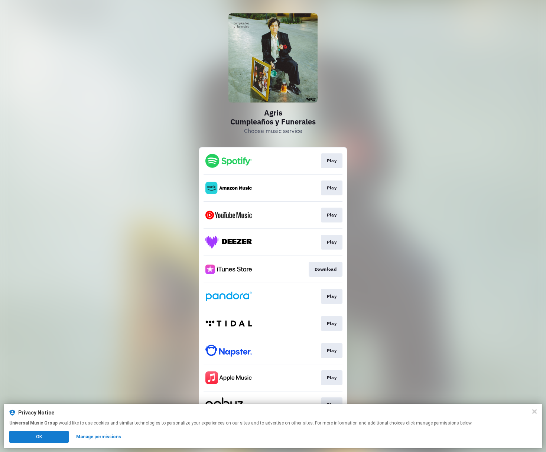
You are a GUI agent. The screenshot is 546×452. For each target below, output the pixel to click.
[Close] (534, 411)
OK (39, 436)
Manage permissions (98, 436)
